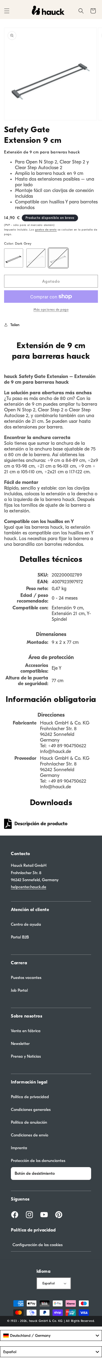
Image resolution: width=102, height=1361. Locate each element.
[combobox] (51, 1335)
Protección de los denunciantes (38, 1160)
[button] (7, 11)
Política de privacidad (30, 1096)
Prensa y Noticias (26, 1056)
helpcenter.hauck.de (28, 886)
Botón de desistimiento (35, 1173)
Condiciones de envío (29, 1135)
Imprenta (19, 1147)
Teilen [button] (15, 325)
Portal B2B (20, 937)
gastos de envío (46, 229)
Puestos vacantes (26, 977)
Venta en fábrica (26, 1030)
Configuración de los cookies (38, 1244)
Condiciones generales (31, 1109)
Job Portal (19, 990)
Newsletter (20, 1043)
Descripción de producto (40, 824)
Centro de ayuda (26, 924)
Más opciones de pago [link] (51, 309)
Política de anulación (29, 1122)
